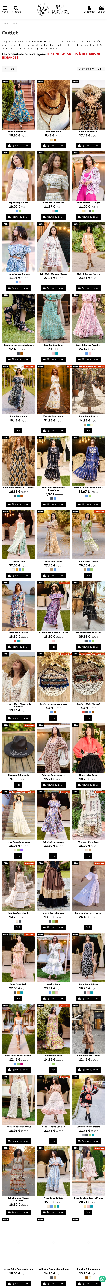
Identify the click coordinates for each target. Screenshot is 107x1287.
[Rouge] (15, 641)
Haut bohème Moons (53, 202)
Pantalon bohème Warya (18, 1126)
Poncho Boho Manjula (88, 1269)
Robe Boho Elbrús (88, 984)
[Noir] (90, 211)
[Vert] (20, 211)
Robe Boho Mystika (18, 632)
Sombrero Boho (53, 131)
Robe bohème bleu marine (88, 913)
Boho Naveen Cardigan (88, 202)
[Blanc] (50, 211)
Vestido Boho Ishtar (53, 416)
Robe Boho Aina (18, 416)
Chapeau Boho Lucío (18, 775)
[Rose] (53, 211)
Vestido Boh (18, 561)
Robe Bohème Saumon (53, 1126)
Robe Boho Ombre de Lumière (18, 487)
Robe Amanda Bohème (18, 841)
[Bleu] (17, 211)
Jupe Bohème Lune (53, 345)
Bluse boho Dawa (88, 775)
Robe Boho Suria (53, 561)
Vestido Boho (53, 984)
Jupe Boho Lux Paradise (88, 345)
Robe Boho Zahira (88, 416)
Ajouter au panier (20, 145)
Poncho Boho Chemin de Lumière (18, 705)
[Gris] (83, 1135)
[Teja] (21, 496)
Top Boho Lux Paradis (18, 274)
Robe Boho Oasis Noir (88, 1055)
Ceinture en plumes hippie (53, 703)
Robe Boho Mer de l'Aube (88, 632)
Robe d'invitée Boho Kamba (88, 487)
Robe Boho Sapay (53, 1055)
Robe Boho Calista (53, 1198)
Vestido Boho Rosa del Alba (53, 632)
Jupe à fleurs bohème (53, 913)
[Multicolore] (91, 425)
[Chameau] (85, 425)
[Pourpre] (21, 850)
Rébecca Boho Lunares (53, 775)
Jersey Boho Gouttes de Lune (18, 1269)
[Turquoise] (56, 211)
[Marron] (55, 140)
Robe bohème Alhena (53, 841)
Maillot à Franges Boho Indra (53, 1269)
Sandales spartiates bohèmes (19, 345)
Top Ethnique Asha (18, 202)
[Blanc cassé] (15, 850)
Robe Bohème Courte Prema (88, 1198)
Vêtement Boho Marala (88, 1126)
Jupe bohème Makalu (18, 913)
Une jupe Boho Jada (88, 841)
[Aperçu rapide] (33, 89)
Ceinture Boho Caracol (88, 703)
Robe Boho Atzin (18, 984)
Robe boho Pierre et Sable (18, 1055)
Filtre (11, 68)
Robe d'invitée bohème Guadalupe (53, 489)
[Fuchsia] (21, 1064)
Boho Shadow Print (88, 131)
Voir (18, 430)
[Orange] (17, 569)
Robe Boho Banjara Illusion (53, 274)
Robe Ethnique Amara (88, 274)
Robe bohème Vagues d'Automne (18, 1199)
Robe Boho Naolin (88, 561)
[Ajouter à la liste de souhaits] (33, 84)
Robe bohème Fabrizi (18, 131)
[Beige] (51, 140)
